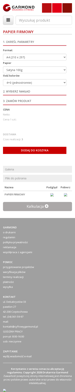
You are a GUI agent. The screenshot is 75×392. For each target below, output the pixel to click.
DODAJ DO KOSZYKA (34, 150)
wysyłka (8, 287)
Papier (7, 63)
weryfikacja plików (14, 272)
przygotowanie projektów (18, 267)
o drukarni (9, 232)
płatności (8, 282)
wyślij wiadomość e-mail (17, 356)
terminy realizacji (13, 277)
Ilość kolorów (11, 75)
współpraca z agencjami (17, 252)
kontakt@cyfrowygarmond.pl (20, 326)
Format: (8, 50)
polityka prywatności (15, 242)
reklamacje (9, 247)
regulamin (9, 237)
